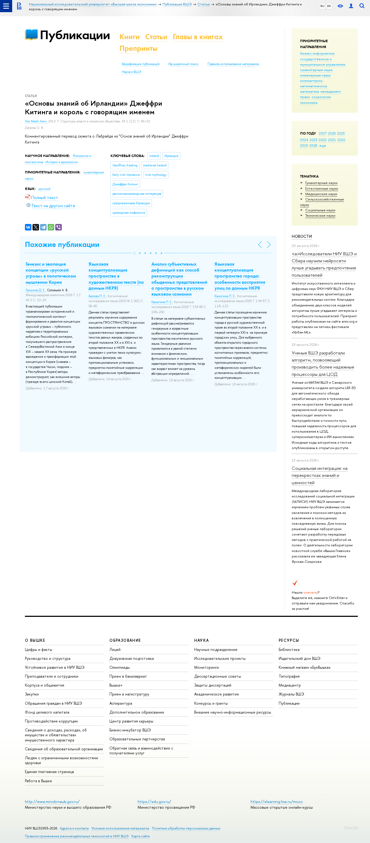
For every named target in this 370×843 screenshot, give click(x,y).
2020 (341, 139)
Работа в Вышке (38, 780)
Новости (302, 236)
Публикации (75, 34)
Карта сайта (140, 836)
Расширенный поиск (183, 64)
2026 (332, 133)
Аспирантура (120, 703)
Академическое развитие (216, 694)
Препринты (138, 48)
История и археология (62, 162)
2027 (323, 133)
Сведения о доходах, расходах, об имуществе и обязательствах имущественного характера (56, 734)
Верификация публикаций (141, 64)
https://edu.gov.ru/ (154, 801)
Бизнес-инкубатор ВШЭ (130, 729)
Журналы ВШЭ (291, 694)
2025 (341, 133)
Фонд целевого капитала (47, 712)
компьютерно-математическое (313, 83)
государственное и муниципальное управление (322, 61)
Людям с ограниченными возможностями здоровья (61, 760)
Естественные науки (321, 188)
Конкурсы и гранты (211, 703)
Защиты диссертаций (212, 685)
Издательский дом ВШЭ (299, 658)
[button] (134, 253)
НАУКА (201, 640)
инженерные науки (315, 75)
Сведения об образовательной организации (64, 748)
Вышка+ (116, 685)
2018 (313, 145)
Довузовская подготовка (131, 658)
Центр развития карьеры (131, 721)
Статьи (156, 36)
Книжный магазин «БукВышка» (305, 667)
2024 (304, 139)
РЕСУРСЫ (289, 640)
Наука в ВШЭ (131, 72)
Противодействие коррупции (51, 721)
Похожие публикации (62, 244)
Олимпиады (119, 667)
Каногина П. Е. (161, 302)
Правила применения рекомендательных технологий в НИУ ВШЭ (77, 836)
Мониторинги (206, 667)
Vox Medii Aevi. (36, 121)
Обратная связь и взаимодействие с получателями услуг (141, 750)
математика (309, 91)
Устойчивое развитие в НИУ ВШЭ (55, 667)
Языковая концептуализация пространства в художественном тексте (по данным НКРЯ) (116, 276)
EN (329, 6)
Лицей (115, 649)
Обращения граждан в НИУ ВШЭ (53, 703)
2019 (304, 145)
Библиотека (289, 649)
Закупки (32, 694)
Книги (129, 36)
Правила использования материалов (233, 64)
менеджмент (330, 91)
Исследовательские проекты (220, 658)
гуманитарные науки (316, 69)
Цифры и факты (38, 649)
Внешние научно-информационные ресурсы (232, 712)
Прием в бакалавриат (128, 676)
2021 (332, 139)
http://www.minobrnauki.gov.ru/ (52, 801)
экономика (308, 102)
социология (321, 96)
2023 (313, 139)
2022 (323, 139)
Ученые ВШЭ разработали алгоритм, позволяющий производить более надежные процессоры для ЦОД (323, 363)
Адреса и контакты (74, 828)
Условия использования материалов (120, 828)
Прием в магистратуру (129, 694)
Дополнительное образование (136, 712)
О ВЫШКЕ (35, 640)
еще (322, 145)
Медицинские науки (321, 193)
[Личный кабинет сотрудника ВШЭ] (351, 6)
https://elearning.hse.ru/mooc (277, 801)
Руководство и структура (47, 658)
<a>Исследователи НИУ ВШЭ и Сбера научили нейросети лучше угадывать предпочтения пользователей (324, 264)
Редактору (351, 827)
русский (44, 189)
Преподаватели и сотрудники (51, 676)
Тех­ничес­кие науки (320, 215)
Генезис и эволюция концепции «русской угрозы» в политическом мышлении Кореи (51, 273)
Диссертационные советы (217, 676)
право (305, 96)
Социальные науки (320, 210)
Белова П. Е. (97, 296)
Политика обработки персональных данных (186, 828)
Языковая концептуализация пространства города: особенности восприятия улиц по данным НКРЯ (240, 276)
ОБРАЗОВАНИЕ (125, 640)
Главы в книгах (198, 36)
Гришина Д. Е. (35, 290)
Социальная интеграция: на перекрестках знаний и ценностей (320, 475)
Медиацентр (290, 685)
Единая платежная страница (49, 771)
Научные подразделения (215, 649)
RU (322, 6)
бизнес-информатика (317, 53)
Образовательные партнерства (137, 738)
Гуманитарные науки (321, 182)
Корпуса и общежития (44, 685)
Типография (289, 676)
